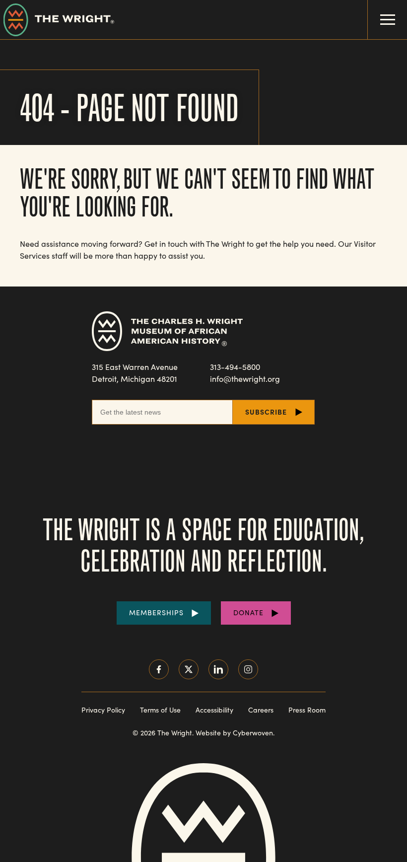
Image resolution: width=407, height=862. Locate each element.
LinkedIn (218, 669)
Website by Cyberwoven (234, 732)
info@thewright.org (245, 378)
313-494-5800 (235, 366)
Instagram (248, 669)
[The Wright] (57, 19)
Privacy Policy (103, 710)
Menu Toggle (387, 19)
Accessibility (214, 710)
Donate (248, 612)
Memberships (156, 612)
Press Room (307, 710)
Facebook (159, 669)
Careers (260, 710)
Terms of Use (160, 710)
